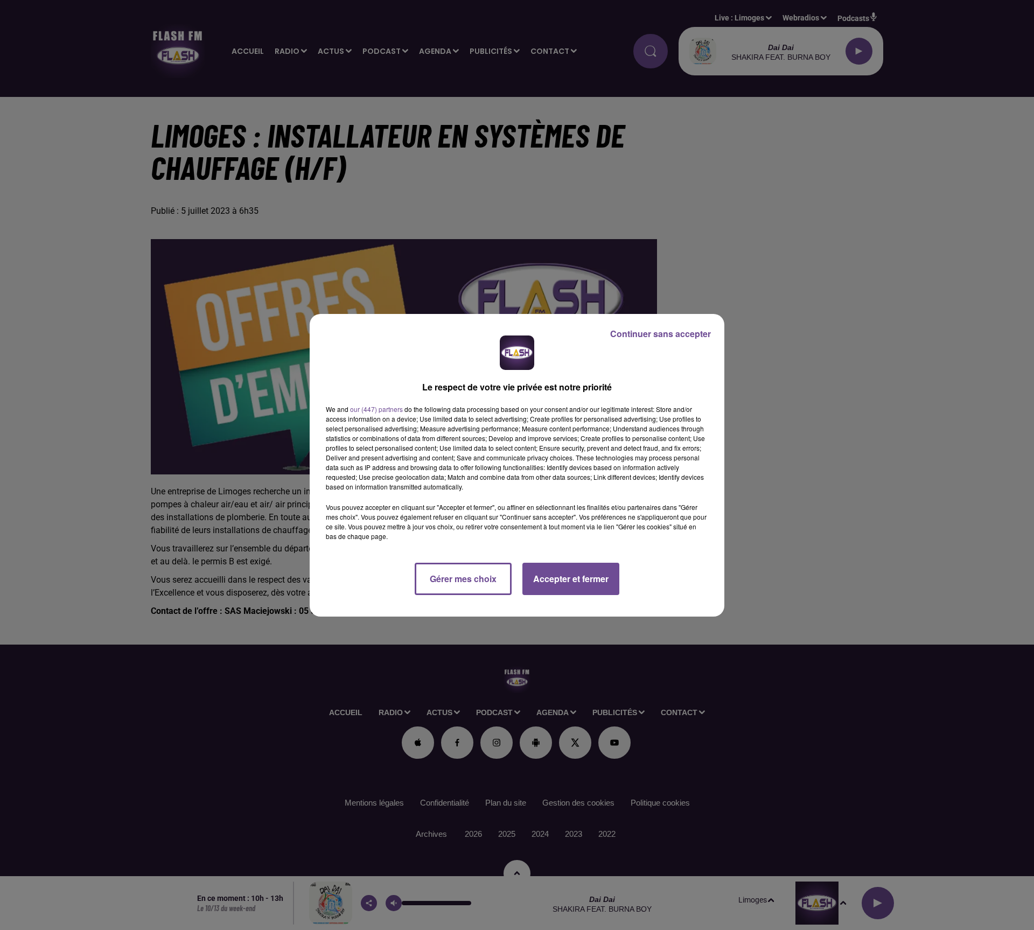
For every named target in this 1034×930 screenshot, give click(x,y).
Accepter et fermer (571, 578)
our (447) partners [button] (376, 409)
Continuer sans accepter (660, 333)
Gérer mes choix (463, 578)
